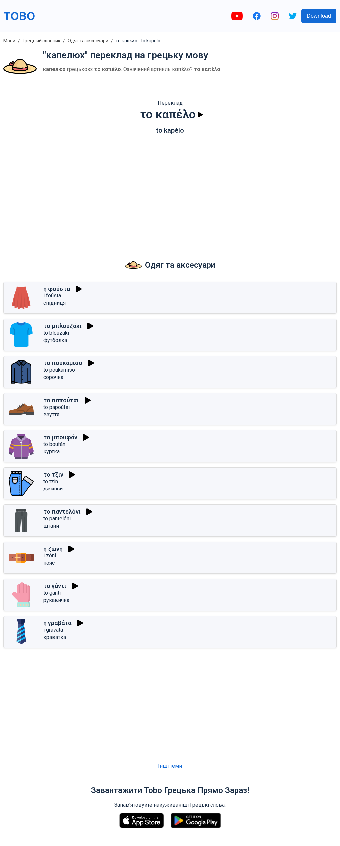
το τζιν (53, 474)
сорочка (53, 377)
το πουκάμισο (62, 362)
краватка (54, 637)
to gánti (52, 593)
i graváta (53, 630)
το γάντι (54, 585)
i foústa (52, 296)
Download (319, 16)
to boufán (54, 444)
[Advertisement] (170, 190)
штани (51, 526)
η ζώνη (53, 548)
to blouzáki (56, 333)
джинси (53, 489)
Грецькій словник (41, 40)
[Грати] (200, 115)
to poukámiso (59, 370)
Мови (9, 40)
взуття (51, 414)
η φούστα (56, 288)
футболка (55, 340)
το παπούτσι (61, 400)
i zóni (49, 556)
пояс (49, 563)
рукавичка (56, 600)
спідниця (54, 303)
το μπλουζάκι (62, 325)
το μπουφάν (60, 437)
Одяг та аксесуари (88, 40)
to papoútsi (56, 407)
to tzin (50, 481)
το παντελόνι (62, 511)
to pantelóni (57, 518)
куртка (51, 451)
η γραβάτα (57, 622)
